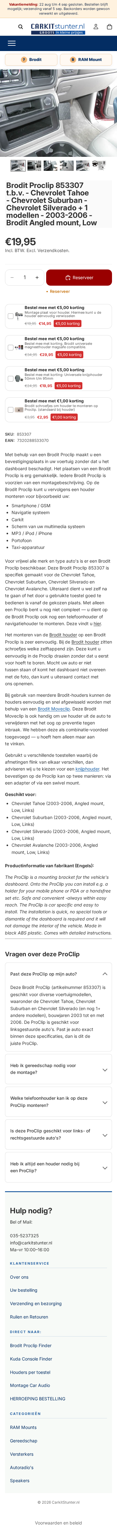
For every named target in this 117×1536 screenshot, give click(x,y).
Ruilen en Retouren (29, 1316)
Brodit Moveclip (54, 708)
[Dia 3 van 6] (50, 166)
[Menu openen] (11, 43)
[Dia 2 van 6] (34, 166)
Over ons (19, 1277)
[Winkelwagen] (109, 26)
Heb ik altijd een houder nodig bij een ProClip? (45, 1167)
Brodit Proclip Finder (30, 1345)
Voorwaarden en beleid (58, 1522)
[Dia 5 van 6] (83, 166)
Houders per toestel (30, 1372)
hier (97, 623)
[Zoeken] (20, 26)
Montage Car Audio (30, 1385)
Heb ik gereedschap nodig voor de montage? (43, 1069)
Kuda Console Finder (31, 1358)
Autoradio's (21, 1467)
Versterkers (21, 1454)
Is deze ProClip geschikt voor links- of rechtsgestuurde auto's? (50, 1134)
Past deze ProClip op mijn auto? (43, 973)
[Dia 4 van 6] (67, 166)
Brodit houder (63, 634)
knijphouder (87, 768)
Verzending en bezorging (36, 1303)
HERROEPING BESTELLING (37, 1398)
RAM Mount (87, 59)
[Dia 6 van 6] (99, 166)
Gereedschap (23, 1440)
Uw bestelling (23, 1290)
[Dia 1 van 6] (18, 166)
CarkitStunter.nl (66, 1502)
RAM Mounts (23, 1427)
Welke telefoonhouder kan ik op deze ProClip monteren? (48, 1101)
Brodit (32, 59)
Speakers (19, 1480)
